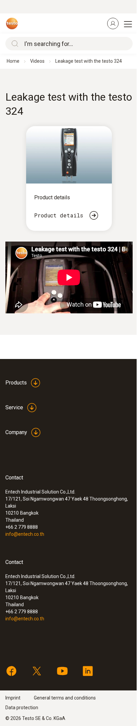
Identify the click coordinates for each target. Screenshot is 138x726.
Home (13, 61)
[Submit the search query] (13, 44)
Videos (37, 61)
